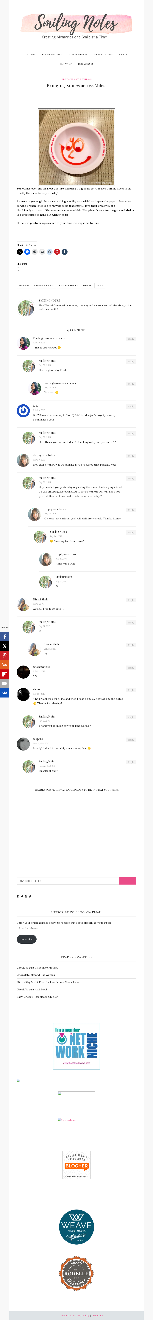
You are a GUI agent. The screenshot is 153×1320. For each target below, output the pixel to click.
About (123, 54)
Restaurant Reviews (76, 79)
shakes (87, 285)
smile (99, 285)
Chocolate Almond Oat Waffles (36, 975)
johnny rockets (44, 285)
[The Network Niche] (76, 1046)
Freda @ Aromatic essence (49, 338)
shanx (36, 689)
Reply (131, 338)
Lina (35, 405)
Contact (66, 63)
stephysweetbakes (44, 455)
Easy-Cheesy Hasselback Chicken (37, 996)
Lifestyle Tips (103, 54)
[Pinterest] (4, 655)
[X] (4, 646)
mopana (38, 739)
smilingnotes (49, 300)
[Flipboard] (4, 674)
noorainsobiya (41, 667)
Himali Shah (40, 599)
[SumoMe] (4, 693)
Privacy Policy (81, 1315)
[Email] (4, 683)
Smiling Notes (47, 360)
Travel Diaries (78, 54)
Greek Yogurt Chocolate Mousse (37, 967)
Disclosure (85, 63)
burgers (24, 285)
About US (66, 1315)
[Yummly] (4, 664)
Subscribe (27, 939)
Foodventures (52, 54)
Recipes (31, 54)
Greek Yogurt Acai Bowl (32, 989)
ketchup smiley (68, 285)
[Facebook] (4, 636)
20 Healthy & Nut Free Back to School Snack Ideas (48, 982)
